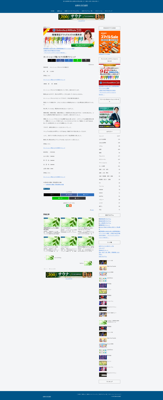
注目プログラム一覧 (103, 394)
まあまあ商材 (47, 188)
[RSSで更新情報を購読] (70, 205)
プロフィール (111, 394)
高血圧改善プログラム (105, 221)
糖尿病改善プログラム (105, 219)
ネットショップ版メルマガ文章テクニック (54, 79)
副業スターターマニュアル (92, 394)
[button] (86, 60)
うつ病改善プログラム (105, 223)
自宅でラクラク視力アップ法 (106, 246)
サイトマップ (117, 394)
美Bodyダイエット (103, 250)
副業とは (84, 394)
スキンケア (102, 248)
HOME (79, 394)
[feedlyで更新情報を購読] (67, 205)
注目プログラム (103, 256)
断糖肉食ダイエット (105, 225)
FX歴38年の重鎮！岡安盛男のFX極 (55, 184)
